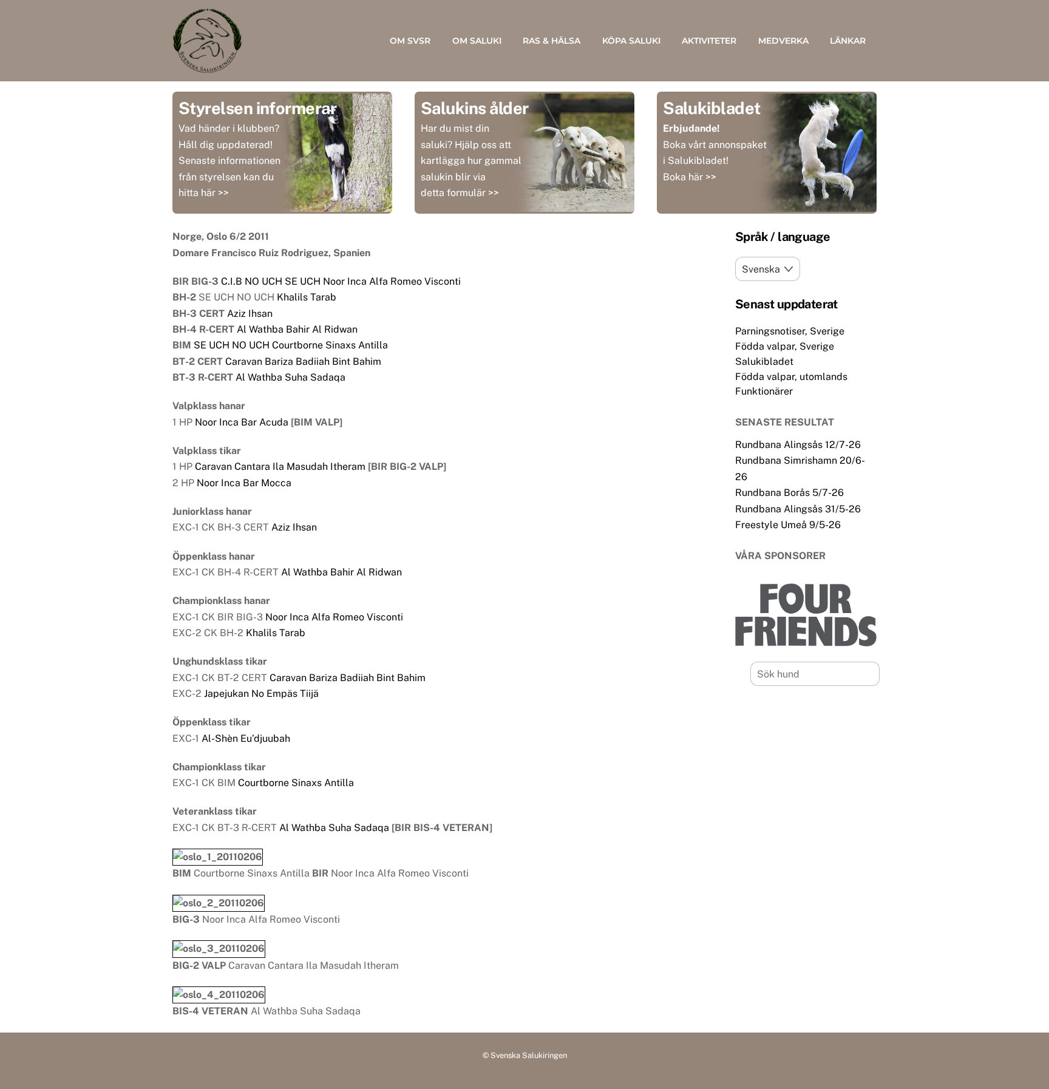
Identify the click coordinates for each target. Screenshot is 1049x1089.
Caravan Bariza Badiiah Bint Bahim (303, 361)
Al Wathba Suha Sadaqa (290, 377)
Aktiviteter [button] (709, 40)
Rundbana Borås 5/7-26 (789, 492)
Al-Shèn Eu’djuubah (246, 738)
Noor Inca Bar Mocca (244, 483)
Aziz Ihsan (250, 313)
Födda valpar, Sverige (784, 346)
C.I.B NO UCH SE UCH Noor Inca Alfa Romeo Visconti (341, 281)
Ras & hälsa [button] (551, 40)
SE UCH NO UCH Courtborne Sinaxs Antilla (291, 345)
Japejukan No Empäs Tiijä (261, 693)
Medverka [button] (783, 40)
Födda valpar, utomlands (791, 376)
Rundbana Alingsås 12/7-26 (798, 444)
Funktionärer (764, 391)
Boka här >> (689, 177)
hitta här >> (203, 192)
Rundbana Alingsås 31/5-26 (798, 509)
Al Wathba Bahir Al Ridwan (297, 329)
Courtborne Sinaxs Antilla (296, 783)
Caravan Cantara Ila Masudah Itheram (280, 466)
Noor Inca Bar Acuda (241, 422)
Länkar (848, 40)
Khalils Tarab (306, 297)
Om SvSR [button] (410, 40)
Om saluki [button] (476, 40)
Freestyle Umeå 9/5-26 (788, 525)
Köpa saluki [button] (631, 40)
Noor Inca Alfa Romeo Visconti (334, 617)
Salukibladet (764, 361)
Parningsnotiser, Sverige (789, 331)
